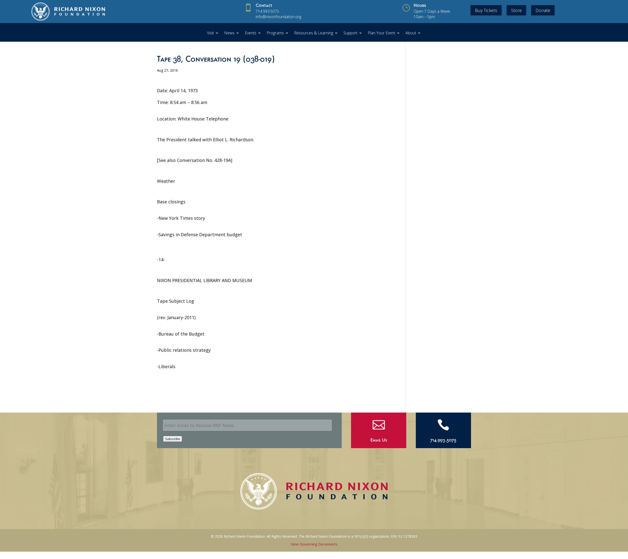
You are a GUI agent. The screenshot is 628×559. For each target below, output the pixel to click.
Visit (210, 33)
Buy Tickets (486, 10)
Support (350, 33)
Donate (543, 10)
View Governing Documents (314, 544)
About (411, 33)
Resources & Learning (313, 33)
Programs (275, 33)
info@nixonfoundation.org (278, 16)
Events (250, 33)
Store (516, 10)
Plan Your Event (381, 33)
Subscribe (172, 439)
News (229, 33)
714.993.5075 (267, 11)
